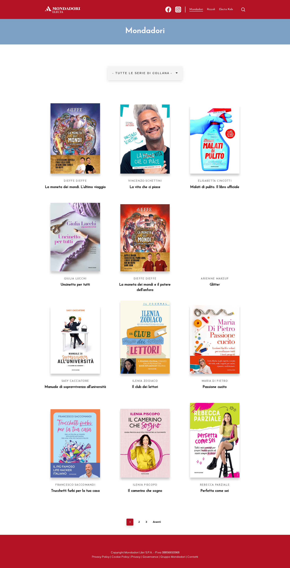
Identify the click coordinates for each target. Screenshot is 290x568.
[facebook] (168, 10)
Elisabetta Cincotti (215, 181)
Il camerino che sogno (145, 491)
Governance (150, 557)
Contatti (192, 557)
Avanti (157, 522)
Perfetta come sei (214, 491)
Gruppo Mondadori (172, 557)
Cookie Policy (120, 557)
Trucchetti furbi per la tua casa (75, 491)
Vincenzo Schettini (145, 181)
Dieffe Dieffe (75, 181)
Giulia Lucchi (75, 278)
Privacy (135, 557)
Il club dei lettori (145, 387)
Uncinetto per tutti (75, 285)
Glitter (215, 285)
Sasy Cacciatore (75, 381)
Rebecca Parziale (215, 485)
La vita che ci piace (145, 187)
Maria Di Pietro (215, 381)
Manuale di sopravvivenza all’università (75, 387)
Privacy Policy (100, 557)
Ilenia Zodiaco (145, 381)
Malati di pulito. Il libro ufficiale (214, 187)
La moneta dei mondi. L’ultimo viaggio (75, 187)
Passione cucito (215, 387)
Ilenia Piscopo (145, 485)
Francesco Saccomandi (75, 485)
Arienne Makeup (214, 278)
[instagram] (178, 10)
